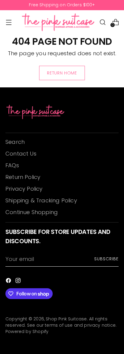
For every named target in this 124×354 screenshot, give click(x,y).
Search (15, 142)
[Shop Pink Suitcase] (58, 22)
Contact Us (20, 153)
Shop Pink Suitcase (66, 319)
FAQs (12, 165)
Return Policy (22, 177)
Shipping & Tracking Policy (41, 200)
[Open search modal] (102, 22)
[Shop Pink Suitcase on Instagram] (18, 281)
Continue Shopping (31, 212)
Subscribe (106, 259)
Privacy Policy (24, 188)
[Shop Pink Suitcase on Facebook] (9, 281)
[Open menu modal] (8, 22)
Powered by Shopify (26, 331)
